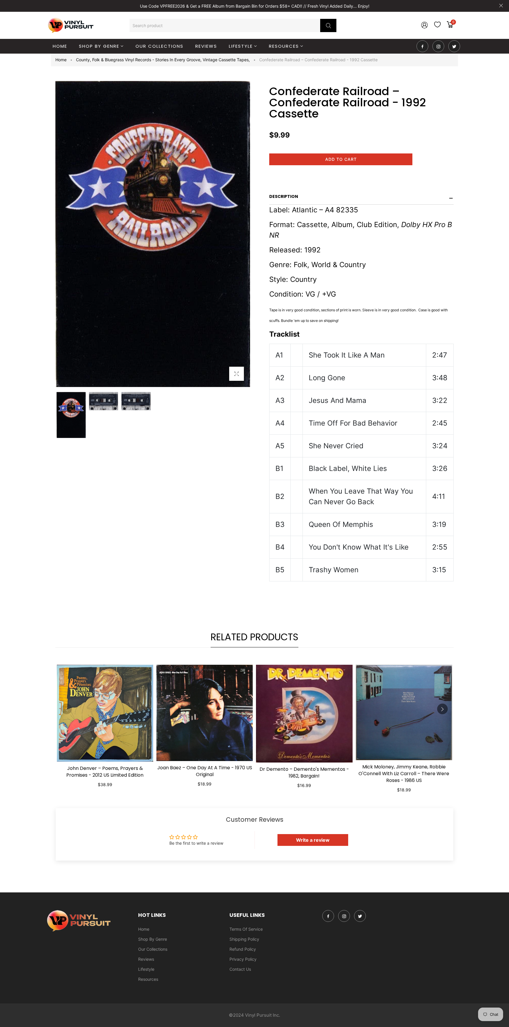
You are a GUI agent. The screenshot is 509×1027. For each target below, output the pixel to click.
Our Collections (152, 949)
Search (328, 25)
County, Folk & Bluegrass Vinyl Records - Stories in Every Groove (138, 59)
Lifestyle (146, 969)
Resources (148, 979)
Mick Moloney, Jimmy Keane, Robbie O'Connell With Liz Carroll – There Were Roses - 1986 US (403, 773)
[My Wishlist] (437, 25)
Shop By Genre (152, 939)
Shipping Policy (244, 939)
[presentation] (66, 709)
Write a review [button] (313, 840)
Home (61, 59)
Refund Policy (242, 949)
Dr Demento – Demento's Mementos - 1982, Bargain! (304, 772)
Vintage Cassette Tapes (226, 59)
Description (283, 196)
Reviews (146, 959)
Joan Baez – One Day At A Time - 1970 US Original (204, 771)
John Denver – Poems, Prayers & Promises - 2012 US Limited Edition (104, 771)
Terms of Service (246, 929)
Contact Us (240, 969)
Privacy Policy (243, 959)
